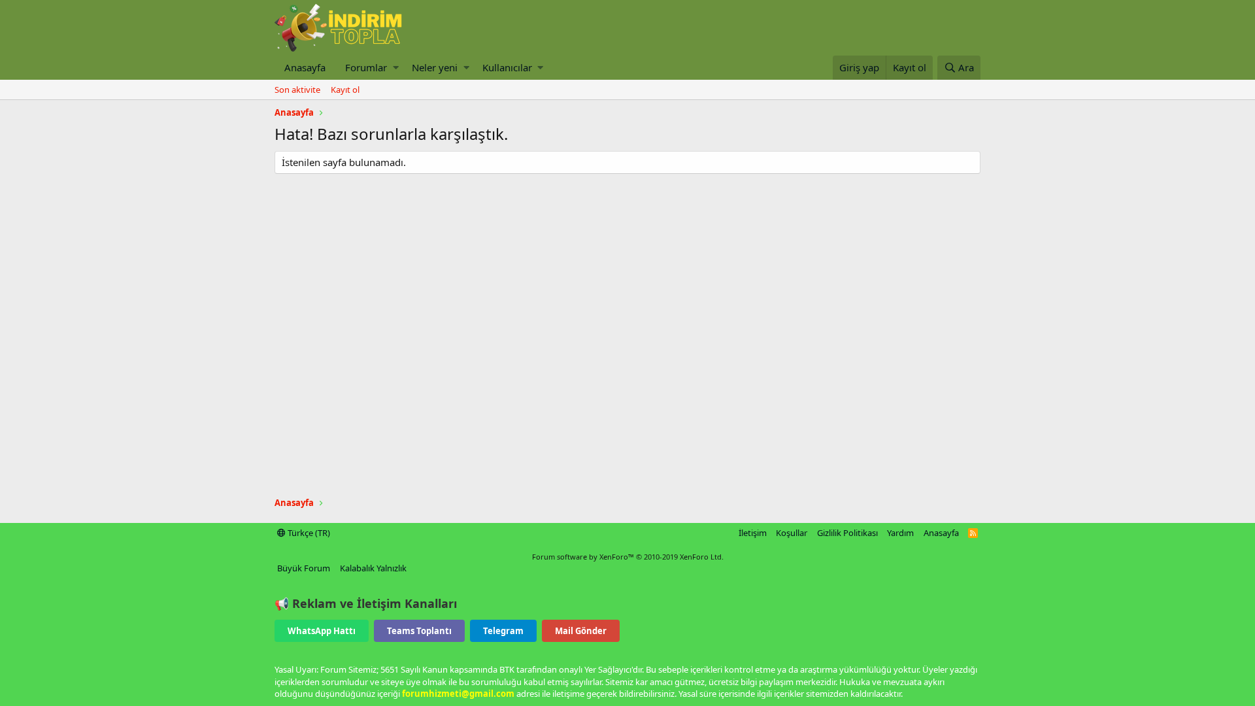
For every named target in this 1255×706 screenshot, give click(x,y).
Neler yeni (435, 67)
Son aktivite (297, 89)
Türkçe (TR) (308, 533)
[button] (396, 68)
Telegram (503, 631)
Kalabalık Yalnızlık (373, 568)
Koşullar (791, 533)
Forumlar (366, 67)
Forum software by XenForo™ (628, 557)
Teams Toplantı (419, 631)
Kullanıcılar (507, 67)
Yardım (900, 533)
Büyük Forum (303, 568)
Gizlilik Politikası (847, 533)
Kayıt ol (345, 89)
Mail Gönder (581, 631)
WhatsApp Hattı (322, 631)
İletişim (753, 533)
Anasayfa (305, 67)
